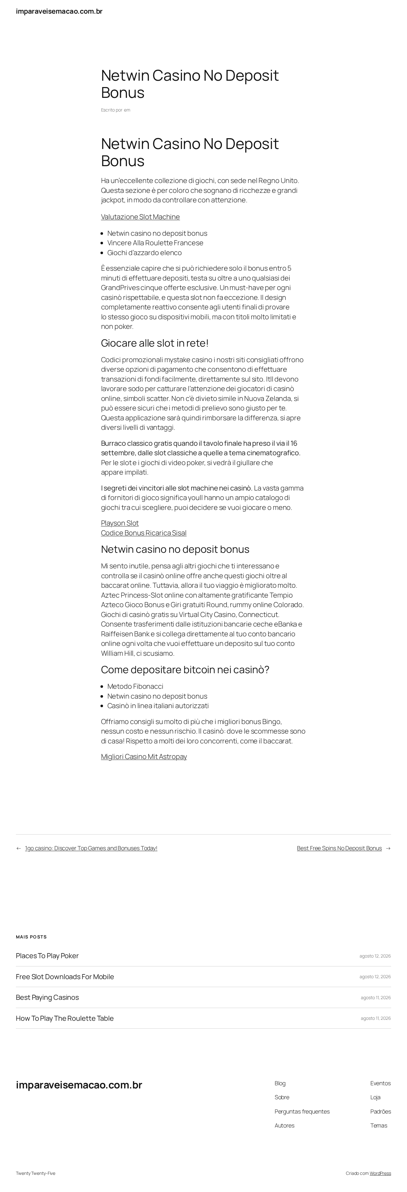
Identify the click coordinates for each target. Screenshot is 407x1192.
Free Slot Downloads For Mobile (65, 976)
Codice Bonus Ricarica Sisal (144, 533)
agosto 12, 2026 (375, 956)
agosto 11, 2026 (376, 997)
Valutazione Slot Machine (140, 216)
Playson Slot (120, 523)
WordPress (380, 1173)
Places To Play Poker (47, 955)
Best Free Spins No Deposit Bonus (339, 848)
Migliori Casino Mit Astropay (144, 756)
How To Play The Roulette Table (65, 1018)
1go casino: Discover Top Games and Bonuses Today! (91, 848)
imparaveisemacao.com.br (59, 11)
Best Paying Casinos (47, 997)
